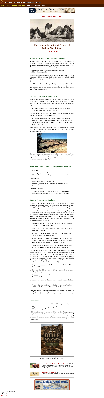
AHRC (3, 5)
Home (28, 5)
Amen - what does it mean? (49, 372)
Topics (32, 5)
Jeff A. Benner (53, 51)
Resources (37, 5)
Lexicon (8, 5)
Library (43, 5)
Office (19, 5)
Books (23, 5)
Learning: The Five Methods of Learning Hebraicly (55, 363)
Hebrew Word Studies (54, 16)
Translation (14, 5)
